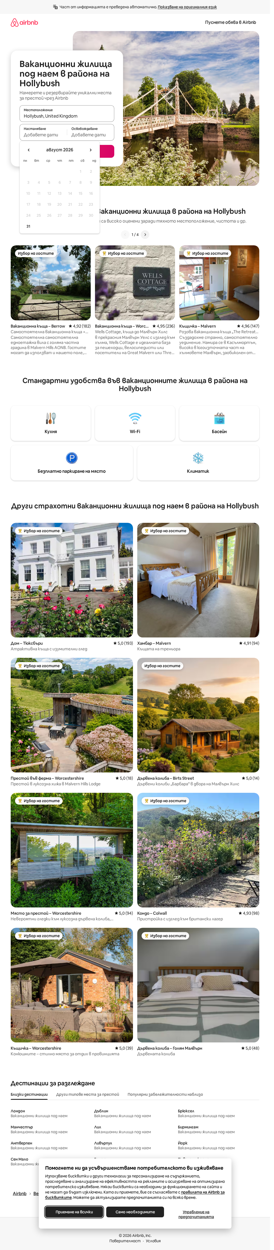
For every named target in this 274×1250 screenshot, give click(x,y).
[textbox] (43, 135)
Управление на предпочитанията (196, 1214)
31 (28, 226)
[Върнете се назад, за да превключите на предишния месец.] (29, 150)
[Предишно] (125, 234)
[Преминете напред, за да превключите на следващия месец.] (90, 150)
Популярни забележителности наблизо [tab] (165, 1094)
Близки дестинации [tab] (29, 1094)
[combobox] (67, 116)
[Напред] (145, 234)
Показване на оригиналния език (187, 7)
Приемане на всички (74, 1212)
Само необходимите (135, 1212)
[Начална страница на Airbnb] (24, 22)
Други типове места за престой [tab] (87, 1094)
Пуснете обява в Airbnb (230, 22)
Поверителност (125, 1240)
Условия (153, 1240)
